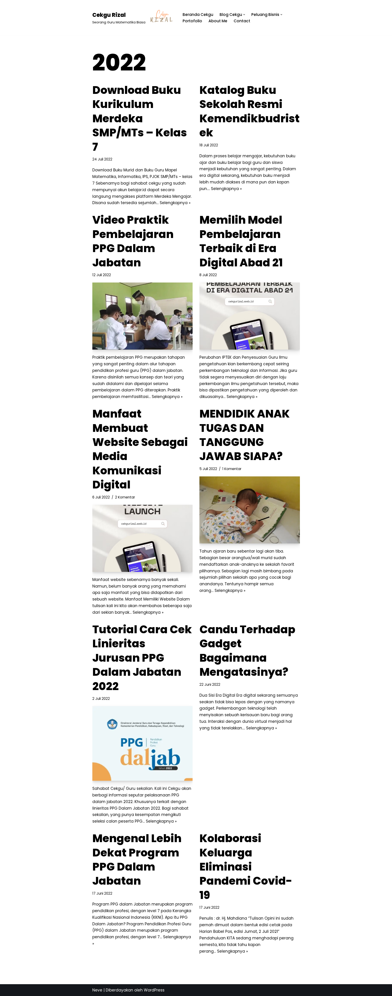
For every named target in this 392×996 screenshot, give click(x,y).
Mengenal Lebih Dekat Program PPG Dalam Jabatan (136, 859)
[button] (244, 15)
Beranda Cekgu (198, 14)
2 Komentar (125, 497)
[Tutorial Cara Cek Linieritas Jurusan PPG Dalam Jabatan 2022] (142, 743)
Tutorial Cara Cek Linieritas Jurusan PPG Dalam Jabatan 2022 (142, 658)
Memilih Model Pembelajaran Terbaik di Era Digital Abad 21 (241, 241)
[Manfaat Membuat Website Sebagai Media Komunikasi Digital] (142, 538)
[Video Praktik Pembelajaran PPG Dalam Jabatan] (142, 316)
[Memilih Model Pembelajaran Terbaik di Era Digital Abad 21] (249, 316)
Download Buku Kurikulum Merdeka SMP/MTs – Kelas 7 (139, 119)
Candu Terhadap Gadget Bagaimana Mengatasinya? (247, 651)
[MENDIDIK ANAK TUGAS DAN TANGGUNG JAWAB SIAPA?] (249, 509)
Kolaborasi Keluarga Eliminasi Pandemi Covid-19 (245, 867)
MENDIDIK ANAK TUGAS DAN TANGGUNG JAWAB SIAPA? (244, 435)
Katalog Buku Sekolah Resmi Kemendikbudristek (249, 111)
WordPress (154, 990)
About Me (217, 21)
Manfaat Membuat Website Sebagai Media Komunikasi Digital (140, 449)
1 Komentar (231, 468)
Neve (97, 990)
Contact (242, 21)
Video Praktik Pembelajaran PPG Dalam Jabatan (133, 241)
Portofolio (192, 21)
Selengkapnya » (175, 202)
